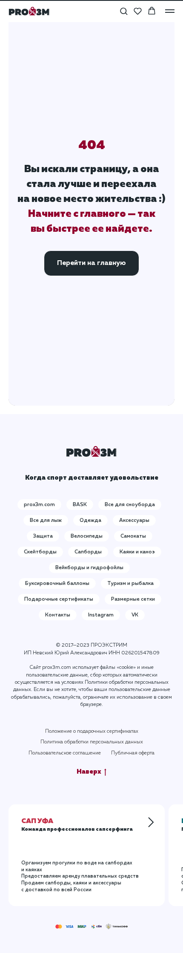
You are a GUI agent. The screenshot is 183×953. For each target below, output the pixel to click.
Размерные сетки (133, 599)
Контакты (57, 615)
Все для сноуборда (130, 504)
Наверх (89, 772)
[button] (124, 11)
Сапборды (88, 552)
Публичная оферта (132, 753)
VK (135, 615)
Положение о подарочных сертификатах (91, 731)
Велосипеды (87, 536)
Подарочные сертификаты (58, 599)
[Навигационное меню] (169, 11)
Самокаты (133, 536)
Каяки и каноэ (137, 552)
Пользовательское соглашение (65, 753)
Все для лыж (46, 520)
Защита (43, 536)
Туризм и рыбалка (130, 583)
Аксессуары (134, 520)
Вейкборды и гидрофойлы (89, 567)
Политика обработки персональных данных (91, 742)
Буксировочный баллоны (57, 583)
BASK (80, 504)
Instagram (101, 615)
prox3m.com (39, 504)
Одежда (90, 520)
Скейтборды (40, 552)
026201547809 (140, 653)
